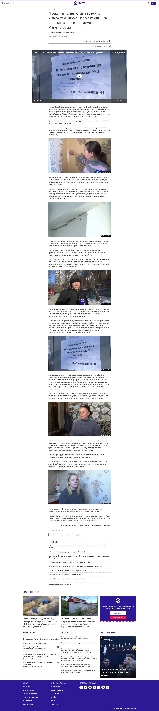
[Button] (86, 41)
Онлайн (53, 697)
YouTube (53, 700)
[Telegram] (148, 3)
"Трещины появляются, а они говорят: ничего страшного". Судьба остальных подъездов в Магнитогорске (75, 53)
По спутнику (55, 693)
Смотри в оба (108, 632)
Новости (51, 9)
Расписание (54, 704)
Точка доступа (55, 686)
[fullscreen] (125, 101)
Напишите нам (27, 700)
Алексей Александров (67, 32)
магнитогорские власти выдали (64, 396)
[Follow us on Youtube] (90, 687)
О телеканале (27, 686)
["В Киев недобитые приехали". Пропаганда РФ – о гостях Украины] (118, 657)
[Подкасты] (107, 687)
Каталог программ (28, 690)
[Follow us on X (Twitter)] (85, 687)
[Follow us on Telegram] (98, 687)
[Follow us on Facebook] (81, 687)
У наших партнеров (57, 690)
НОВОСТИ (66, 632)
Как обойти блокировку (30, 693)
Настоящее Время (54, 32)
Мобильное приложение (30, 697)
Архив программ (28, 704)
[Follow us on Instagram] (94, 687)
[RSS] (103, 687)
